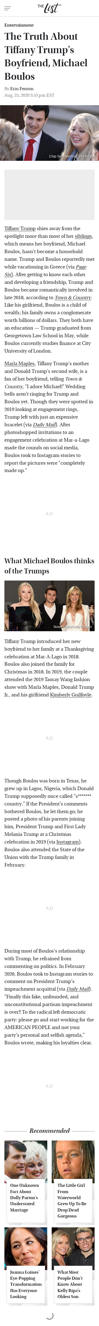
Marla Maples (19, 364)
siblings (83, 236)
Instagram (67, 842)
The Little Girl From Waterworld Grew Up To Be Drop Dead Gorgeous (71, 1201)
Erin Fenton (22, 88)
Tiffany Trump (20, 229)
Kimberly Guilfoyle (70, 695)
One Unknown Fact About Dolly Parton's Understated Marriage (24, 1198)
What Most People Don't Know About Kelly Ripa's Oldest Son (69, 1284)
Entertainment (19, 25)
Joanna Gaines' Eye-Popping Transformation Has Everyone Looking (26, 1284)
